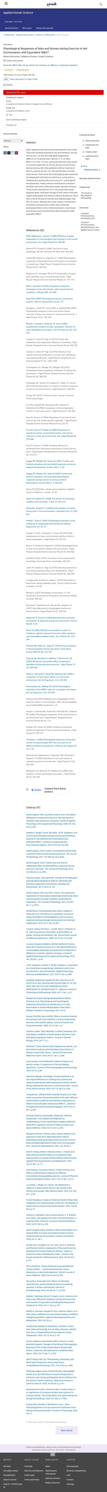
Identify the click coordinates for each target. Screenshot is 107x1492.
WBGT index (17, 65)
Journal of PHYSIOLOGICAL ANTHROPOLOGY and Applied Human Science (90, 226)
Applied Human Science (25, 35)
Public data (29, 1475)
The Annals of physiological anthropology (86, 195)
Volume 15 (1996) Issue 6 (45, 35)
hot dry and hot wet (30, 65)
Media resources (52, 1482)
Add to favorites (92, 140)
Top (52, 1454)
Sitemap (70, 1484)
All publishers (9, 1475)
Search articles (9, 1479)
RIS (9, 101)
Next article (66, 1430)
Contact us (11, 125)
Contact (70, 1479)
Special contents (52, 1478)
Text (10, 114)
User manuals (73, 1466)
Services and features (33, 1470)
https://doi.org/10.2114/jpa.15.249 (23, 79)
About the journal (44, 28)
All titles (7, 1466)
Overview (28, 1466)
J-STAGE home (8, 35)
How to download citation (16, 119)
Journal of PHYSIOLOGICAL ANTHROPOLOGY (88, 216)
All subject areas (10, 1470)
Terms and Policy (31, 1479)
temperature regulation (68, 65)
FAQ (68, 1475)
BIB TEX (11, 108)
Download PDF (15, 92)
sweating (42, 65)
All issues (27, 28)
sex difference (53, 65)
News (47, 1466)
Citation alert (91, 151)
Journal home (11, 28)
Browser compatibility (76, 1470)
